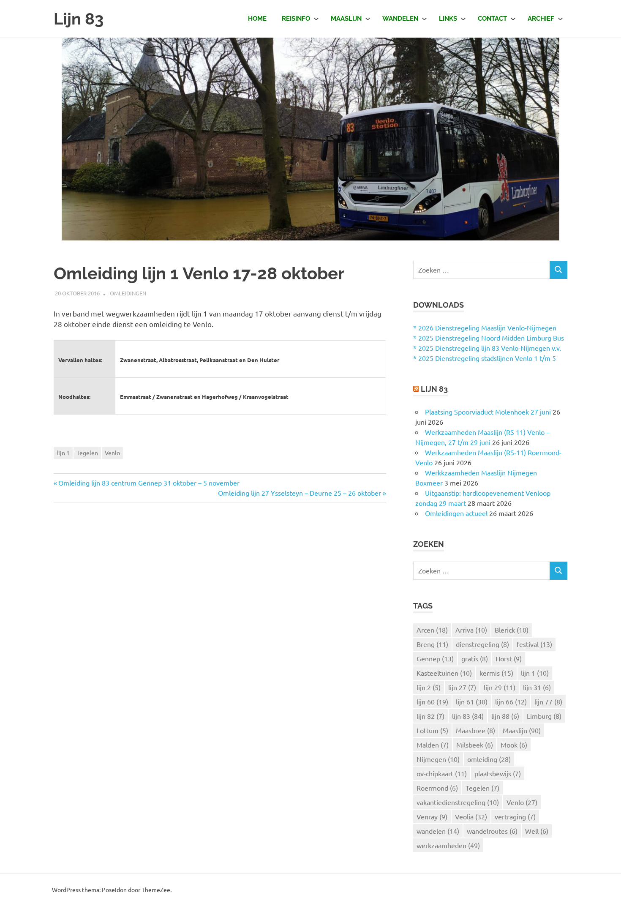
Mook (514, 744)
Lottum (432, 730)
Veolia (471, 816)
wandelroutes (492, 831)
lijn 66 (511, 701)
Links (448, 18)
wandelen (438, 831)
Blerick (511, 629)
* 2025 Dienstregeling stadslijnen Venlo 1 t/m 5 (484, 358)
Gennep (435, 658)
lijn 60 (432, 701)
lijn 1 (63, 452)
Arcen (432, 629)
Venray (432, 816)
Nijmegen (438, 759)
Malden (433, 744)
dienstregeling (482, 644)
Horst (509, 658)
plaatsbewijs (497, 773)
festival (534, 644)
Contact (492, 18)
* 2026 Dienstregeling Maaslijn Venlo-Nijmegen (484, 327)
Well (536, 831)
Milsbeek (474, 744)
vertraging (515, 816)
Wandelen (400, 18)
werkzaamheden (448, 845)
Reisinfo (296, 18)
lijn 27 (462, 687)
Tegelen (87, 452)
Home (257, 18)
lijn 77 (548, 701)
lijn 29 (499, 687)
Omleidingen (128, 293)
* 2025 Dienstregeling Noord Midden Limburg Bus (488, 337)
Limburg (544, 716)
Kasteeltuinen (444, 673)
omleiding (489, 759)
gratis (474, 658)
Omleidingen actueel (456, 513)
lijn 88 (505, 716)
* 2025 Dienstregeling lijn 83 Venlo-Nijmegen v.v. (487, 348)
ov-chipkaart (442, 773)
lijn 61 (472, 701)
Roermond (437, 787)
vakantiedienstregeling (458, 802)
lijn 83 (468, 716)
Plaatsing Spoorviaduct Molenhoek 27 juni (488, 411)
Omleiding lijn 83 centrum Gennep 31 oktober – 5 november (149, 482)
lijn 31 (537, 687)
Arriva (471, 629)
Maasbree (475, 730)
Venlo (112, 452)
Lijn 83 (79, 18)
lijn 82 (430, 716)
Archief (541, 18)
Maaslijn (346, 18)
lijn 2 (429, 687)
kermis (496, 673)
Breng (432, 644)
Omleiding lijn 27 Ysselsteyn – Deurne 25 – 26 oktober (299, 492)
